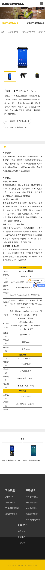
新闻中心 (22, 525)
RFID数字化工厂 (33, 497)
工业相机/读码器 (12, 508)
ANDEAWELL (11, 565)
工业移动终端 (13, 32)
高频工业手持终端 (10, 23)
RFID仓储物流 (32, 502)
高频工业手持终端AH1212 (19, 121)
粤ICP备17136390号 (31, 565)
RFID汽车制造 (32, 508)
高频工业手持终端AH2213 (19, 127)
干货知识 (21, 543)
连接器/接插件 (11, 514)
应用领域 (30, 490)
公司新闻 (21, 531)
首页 (3, 32)
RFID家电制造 (32, 514)
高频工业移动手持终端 (12, 157)
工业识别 (10, 490)
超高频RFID (10, 502)
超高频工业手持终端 (35, 23)
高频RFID (9, 497)
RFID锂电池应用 (33, 520)
